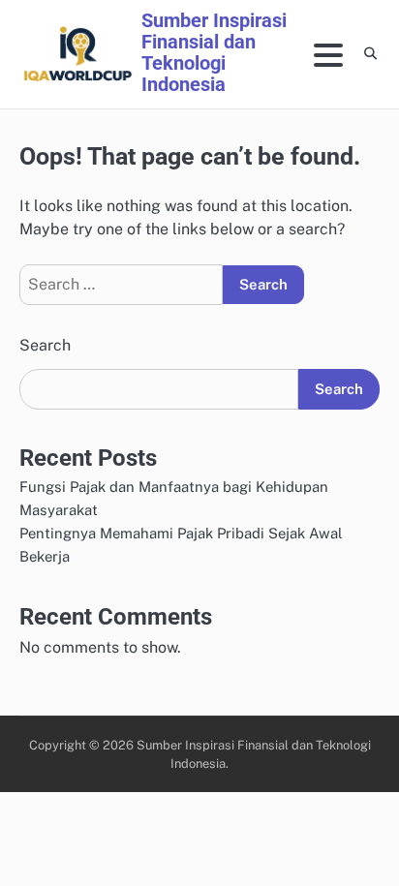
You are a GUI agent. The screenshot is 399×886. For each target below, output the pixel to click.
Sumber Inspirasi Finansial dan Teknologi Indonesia (214, 52)
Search (45, 345)
